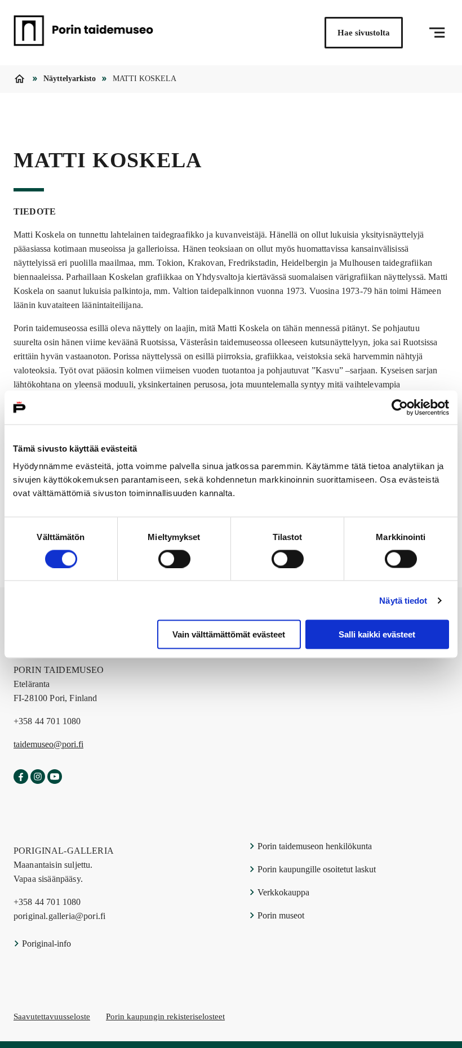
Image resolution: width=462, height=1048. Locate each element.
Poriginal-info (45, 943)
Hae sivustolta (363, 32)
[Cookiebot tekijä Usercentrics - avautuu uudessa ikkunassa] (399, 407)
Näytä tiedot (403, 600)
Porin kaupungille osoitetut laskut (315, 869)
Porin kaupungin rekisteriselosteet (165, 1016)
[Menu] (436, 32)
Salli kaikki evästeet (377, 634)
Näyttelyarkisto (69, 78)
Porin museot (279, 915)
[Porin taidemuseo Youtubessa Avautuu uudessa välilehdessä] (54, 777)
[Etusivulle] (83, 32)
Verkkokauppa (282, 892)
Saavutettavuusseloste (52, 1016)
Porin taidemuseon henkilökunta (313, 846)
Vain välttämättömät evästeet (228, 634)
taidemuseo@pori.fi (48, 744)
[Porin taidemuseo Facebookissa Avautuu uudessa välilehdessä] (21, 777)
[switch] (174, 559)
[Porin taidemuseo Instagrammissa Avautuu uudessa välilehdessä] (37, 777)
